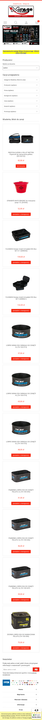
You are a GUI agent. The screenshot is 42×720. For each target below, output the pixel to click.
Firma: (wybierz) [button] (9, 90)
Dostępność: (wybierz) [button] (10, 96)
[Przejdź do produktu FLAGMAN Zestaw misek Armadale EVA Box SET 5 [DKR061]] (21, 283)
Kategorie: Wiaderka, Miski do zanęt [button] (15, 80)
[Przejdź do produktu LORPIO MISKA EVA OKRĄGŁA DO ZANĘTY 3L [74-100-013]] (21, 331)
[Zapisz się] (36, 669)
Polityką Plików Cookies (8, 716)
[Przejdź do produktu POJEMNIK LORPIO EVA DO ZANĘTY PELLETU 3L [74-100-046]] (21, 524)
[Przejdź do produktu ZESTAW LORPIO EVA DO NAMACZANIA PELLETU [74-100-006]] (21, 620)
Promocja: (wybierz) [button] (10, 111)
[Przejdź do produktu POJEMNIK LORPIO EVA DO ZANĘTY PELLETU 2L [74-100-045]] (21, 476)
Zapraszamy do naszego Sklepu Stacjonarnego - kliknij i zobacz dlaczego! (21, 52)
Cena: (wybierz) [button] (8, 101)
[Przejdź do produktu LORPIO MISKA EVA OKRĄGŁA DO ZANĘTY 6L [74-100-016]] (21, 428)
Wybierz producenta (9, 64)
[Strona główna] (21, 11)
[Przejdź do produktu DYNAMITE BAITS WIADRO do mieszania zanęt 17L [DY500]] (21, 187)
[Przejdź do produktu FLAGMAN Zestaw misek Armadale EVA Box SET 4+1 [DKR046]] (21, 235)
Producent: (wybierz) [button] (10, 85)
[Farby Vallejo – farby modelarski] (21, 35)
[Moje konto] (26, 22)
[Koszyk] (37, 22)
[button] (5, 22)
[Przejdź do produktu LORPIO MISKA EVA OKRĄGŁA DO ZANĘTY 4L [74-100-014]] (21, 379)
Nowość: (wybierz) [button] (9, 106)
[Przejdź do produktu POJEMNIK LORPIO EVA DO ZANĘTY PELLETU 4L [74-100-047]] (21, 572)
